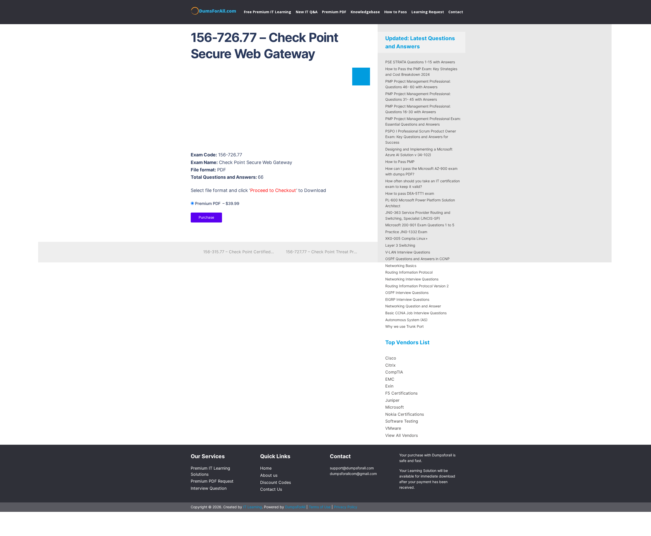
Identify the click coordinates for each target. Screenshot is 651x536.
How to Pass (395, 11)
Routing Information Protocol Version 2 (417, 286)
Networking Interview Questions (411, 279)
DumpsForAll (295, 507)
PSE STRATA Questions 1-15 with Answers (420, 62)
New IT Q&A (307, 11)
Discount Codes (275, 482)
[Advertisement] (280, 108)
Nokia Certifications (404, 414)
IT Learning (252, 507)
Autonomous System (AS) (406, 320)
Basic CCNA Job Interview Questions (416, 313)
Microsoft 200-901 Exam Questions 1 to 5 (419, 225)
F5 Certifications (401, 393)
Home (266, 468)
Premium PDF (334, 11)
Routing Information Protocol (409, 272)
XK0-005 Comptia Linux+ (406, 238)
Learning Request (427, 11)
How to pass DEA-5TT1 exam (409, 193)
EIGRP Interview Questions (407, 299)
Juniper (392, 400)
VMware (393, 428)
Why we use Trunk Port (404, 326)
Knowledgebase (365, 11)
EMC (389, 379)
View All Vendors (401, 435)
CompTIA (394, 372)
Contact (455, 11)
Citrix (390, 365)
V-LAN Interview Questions (407, 252)
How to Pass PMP (400, 161)
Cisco (390, 358)
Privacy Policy (345, 507)
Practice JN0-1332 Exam (406, 232)
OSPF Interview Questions (406, 292)
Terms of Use (320, 507)
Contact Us (271, 489)
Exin (389, 386)
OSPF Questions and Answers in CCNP (417, 259)
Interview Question (209, 488)
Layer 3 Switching (400, 245)
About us (268, 475)
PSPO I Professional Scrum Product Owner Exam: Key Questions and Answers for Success (420, 137)
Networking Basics (400, 265)
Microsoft (394, 407)
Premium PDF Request (212, 481)
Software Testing (401, 421)
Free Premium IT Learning (267, 11)
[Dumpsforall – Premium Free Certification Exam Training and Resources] (214, 10)
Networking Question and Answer (413, 306)
